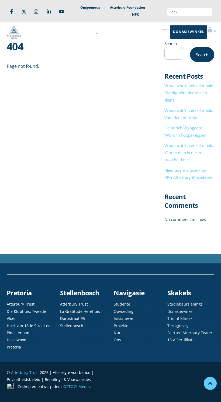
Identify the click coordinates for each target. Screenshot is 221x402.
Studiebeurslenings (185, 304)
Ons (117, 339)
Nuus (118, 332)
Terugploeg (177, 325)
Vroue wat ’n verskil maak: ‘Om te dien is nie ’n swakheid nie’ (188, 152)
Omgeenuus (90, 7)
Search (170, 43)
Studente (122, 304)
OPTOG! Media (76, 386)
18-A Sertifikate (181, 339)
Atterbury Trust (25, 372)
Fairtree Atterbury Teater (189, 332)
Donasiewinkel (180, 311)
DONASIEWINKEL (188, 31)
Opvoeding (123, 311)
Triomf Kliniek (179, 318)
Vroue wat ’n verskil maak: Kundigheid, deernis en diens (188, 93)
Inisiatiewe (123, 318)
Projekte (121, 325)
